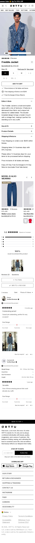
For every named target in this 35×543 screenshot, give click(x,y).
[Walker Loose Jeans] (12, 194)
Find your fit (22, 69)
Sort (16, 292)
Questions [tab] (15, 275)
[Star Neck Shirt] (26, 220)
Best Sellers (9, 10)
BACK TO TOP (16, 422)
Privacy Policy (7, 516)
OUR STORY (7, 473)
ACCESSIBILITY (8, 507)
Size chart (30, 69)
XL (4, 78)
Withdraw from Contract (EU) (24, 521)
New (2, 10)
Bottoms (24, 10)
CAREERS (6, 502)
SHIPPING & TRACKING (11, 483)
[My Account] (29, 6)
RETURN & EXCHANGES (11, 478)
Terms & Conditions (25, 516)
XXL (12, 78)
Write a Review (22, 286)
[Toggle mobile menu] (3, 5)
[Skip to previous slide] (27, 177)
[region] (17, 265)
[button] (9, 58)
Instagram (7, 492)
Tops (17, 10)
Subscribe (24, 453)
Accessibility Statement (6, 521)
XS (5, 73)
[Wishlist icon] (25, 6)
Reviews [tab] (6, 275)
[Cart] (32, 5)
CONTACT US (7, 488)
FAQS (4, 497)
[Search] (6, 5)
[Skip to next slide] (31, 177)
